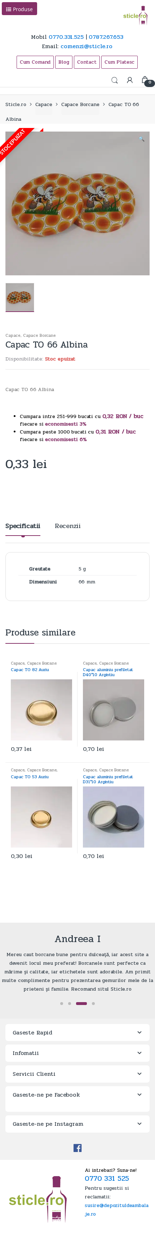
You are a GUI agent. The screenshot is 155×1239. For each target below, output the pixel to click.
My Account (130, 80)
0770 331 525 (107, 1178)
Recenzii (68, 527)
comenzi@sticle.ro (86, 46)
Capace (43, 104)
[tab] (22, 529)
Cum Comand (35, 62)
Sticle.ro (15, 104)
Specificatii (22, 527)
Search (115, 80)
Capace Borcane (80, 104)
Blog (63, 62)
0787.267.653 (106, 36)
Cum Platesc (119, 62)
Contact (87, 62)
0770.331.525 (66, 36)
